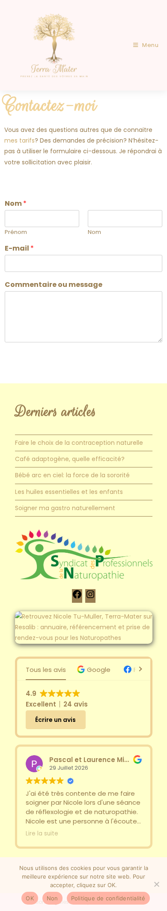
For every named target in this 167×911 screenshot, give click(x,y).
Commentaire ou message (53, 284)
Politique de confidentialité (108, 898)
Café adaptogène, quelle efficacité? (70, 459)
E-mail (19, 248)
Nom (16, 203)
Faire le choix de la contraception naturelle (79, 442)
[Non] (156, 884)
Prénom (16, 232)
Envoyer (27, 359)
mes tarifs (19, 140)
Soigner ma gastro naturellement (65, 508)
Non (52, 898)
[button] (95, 669)
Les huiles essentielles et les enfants (69, 492)
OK (30, 898)
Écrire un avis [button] (55, 719)
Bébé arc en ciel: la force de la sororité (72, 475)
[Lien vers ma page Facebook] (77, 597)
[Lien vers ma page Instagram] (90, 597)
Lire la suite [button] (42, 834)
